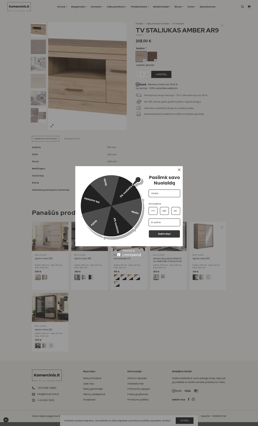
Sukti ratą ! (164, 233)
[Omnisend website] (129, 253)
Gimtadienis (155, 203)
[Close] (179, 169)
